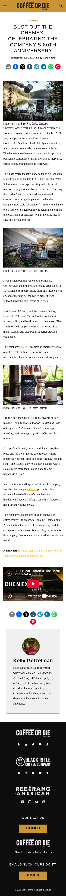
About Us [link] (19, 852)
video (28, 525)
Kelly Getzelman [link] (46, 57)
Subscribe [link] (33, 875)
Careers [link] (48, 852)
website (25, 346)
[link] (33, 6)
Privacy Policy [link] (34, 852)
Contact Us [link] (33, 828)
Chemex (32, 489)
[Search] (61, 6)
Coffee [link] (33, 20)
